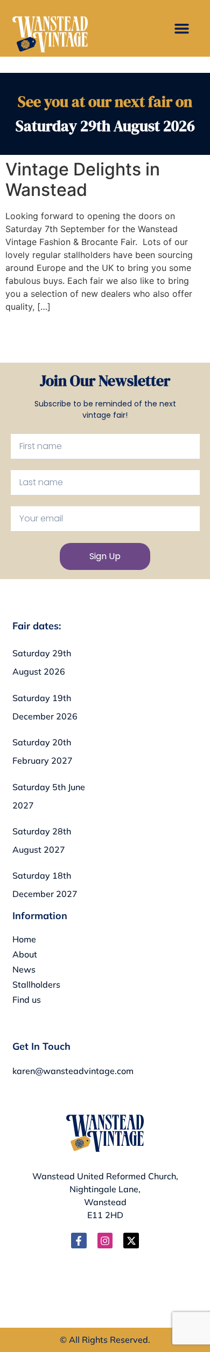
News (24, 969)
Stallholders (36, 984)
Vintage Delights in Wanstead (82, 179)
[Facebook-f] (79, 1240)
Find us (26, 999)
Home (24, 939)
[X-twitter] (131, 1240)
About (24, 954)
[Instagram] (105, 1240)
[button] (182, 28)
